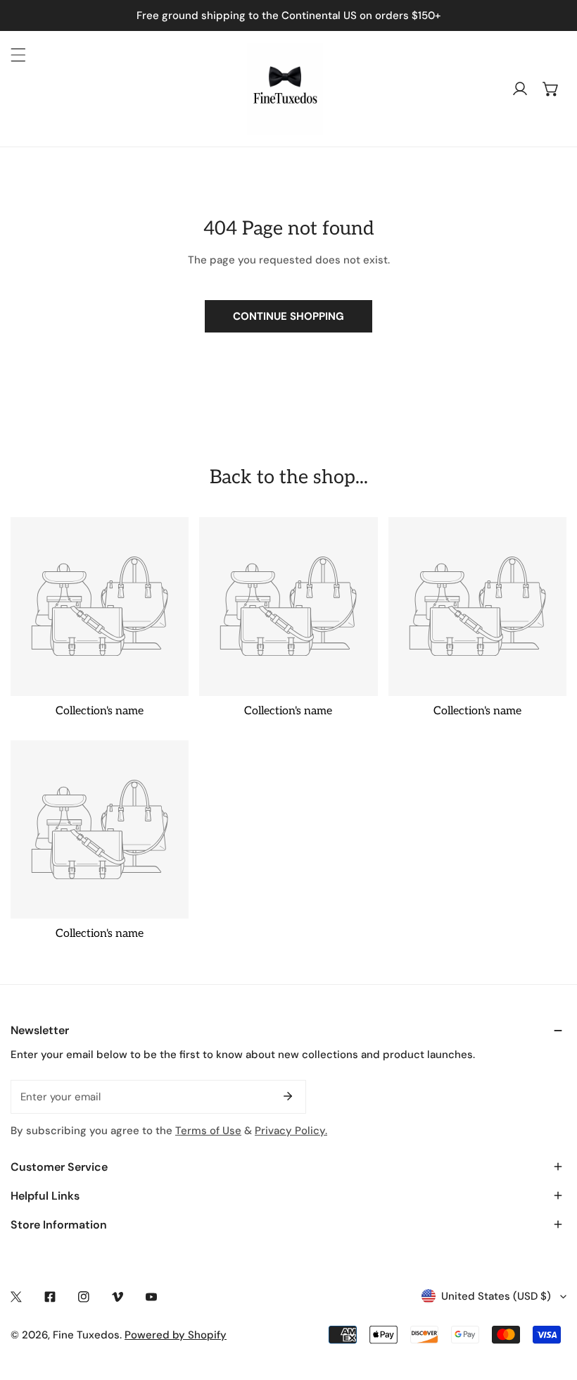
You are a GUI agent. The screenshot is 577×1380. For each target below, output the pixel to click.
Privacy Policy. (291, 1131)
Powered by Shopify (176, 1335)
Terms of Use (208, 1131)
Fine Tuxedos (86, 1335)
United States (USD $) (496, 1296)
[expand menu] (18, 54)
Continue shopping (288, 316)
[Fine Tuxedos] (285, 89)
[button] (550, 88)
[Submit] (288, 1096)
